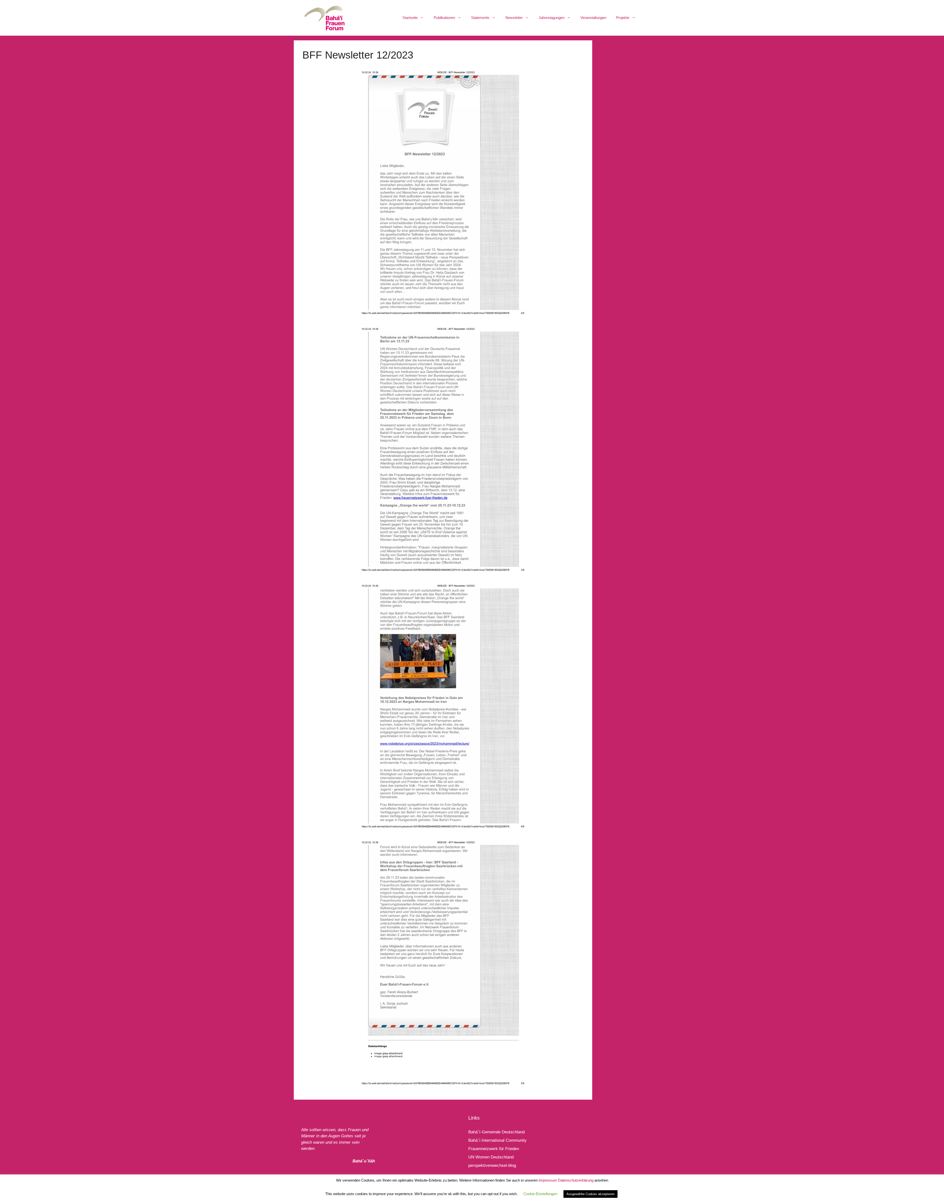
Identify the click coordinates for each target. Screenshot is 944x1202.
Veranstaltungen (593, 17)
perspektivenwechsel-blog (492, 1165)
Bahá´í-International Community (497, 1140)
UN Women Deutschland (491, 1157)
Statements (480, 17)
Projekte (622, 17)
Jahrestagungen (551, 17)
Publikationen (444, 17)
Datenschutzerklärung (575, 1180)
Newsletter (514, 17)
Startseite (410, 17)
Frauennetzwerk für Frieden (493, 1148)
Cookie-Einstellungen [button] (540, 1194)
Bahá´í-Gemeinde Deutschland (496, 1132)
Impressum (548, 1180)
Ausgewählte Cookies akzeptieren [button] (590, 1194)
